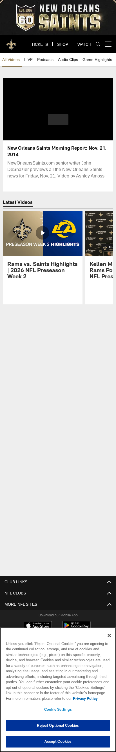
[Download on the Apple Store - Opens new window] (37, 626)
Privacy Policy (85, 698)
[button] (58, 123)
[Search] (98, 44)
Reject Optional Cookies (58, 725)
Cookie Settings (58, 709)
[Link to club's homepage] (11, 41)
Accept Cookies (58, 741)
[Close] (109, 635)
